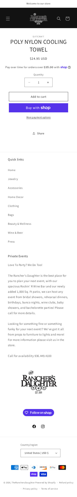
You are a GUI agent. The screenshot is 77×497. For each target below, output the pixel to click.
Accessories (15, 188)
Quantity (38, 74)
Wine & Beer (15, 232)
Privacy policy (30, 488)
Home (11, 170)
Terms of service (49, 488)
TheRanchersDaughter (23, 482)
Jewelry (13, 179)
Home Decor (16, 197)
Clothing (13, 206)
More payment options (38, 117)
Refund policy (66, 482)
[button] (8, 18)
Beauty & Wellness (19, 224)
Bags (11, 215)
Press (11, 241)
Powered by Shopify (45, 482)
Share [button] (40, 133)
